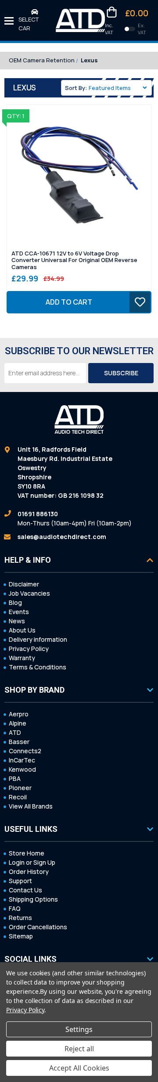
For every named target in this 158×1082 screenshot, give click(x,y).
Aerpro (19, 714)
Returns (20, 917)
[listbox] (119, 87)
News (17, 621)
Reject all (79, 1048)
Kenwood (22, 769)
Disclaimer (24, 584)
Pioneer (20, 788)
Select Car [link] (28, 23)
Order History (29, 871)
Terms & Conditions (37, 667)
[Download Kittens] (130, 29)
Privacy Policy (29, 648)
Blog (15, 602)
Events (19, 612)
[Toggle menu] (9, 20)
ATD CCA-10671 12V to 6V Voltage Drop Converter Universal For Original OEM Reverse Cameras (74, 260)
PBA (15, 778)
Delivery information (38, 639)
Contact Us (25, 890)
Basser (19, 741)
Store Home (26, 853)
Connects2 (25, 751)
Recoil (18, 797)
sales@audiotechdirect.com (62, 536)
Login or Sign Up (32, 862)
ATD (15, 732)
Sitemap (21, 936)
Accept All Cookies (79, 1068)
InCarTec (22, 760)
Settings (79, 1029)
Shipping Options (33, 899)
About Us (22, 630)
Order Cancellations (38, 927)
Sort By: (76, 88)
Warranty (22, 658)
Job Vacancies (29, 593)
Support (20, 881)
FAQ (15, 908)
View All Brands (31, 806)
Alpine (17, 723)
